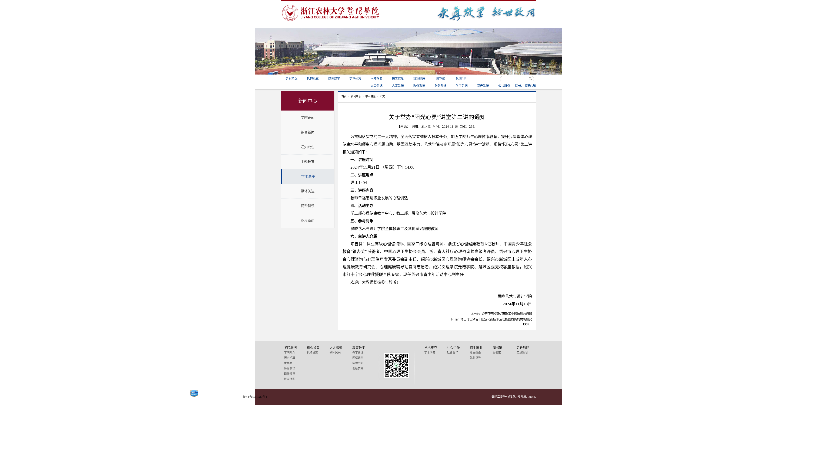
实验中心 (357, 363)
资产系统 (483, 85)
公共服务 (504, 85)
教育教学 (334, 78)
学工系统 (462, 85)
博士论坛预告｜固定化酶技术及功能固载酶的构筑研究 (496, 319)
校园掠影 (289, 379)
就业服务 (419, 78)
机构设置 (313, 78)
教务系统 (419, 85)
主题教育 (307, 162)
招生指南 (475, 352)
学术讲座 (308, 176)
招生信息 (398, 78)
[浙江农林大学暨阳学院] (331, 21)
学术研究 (355, 78)
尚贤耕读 (307, 206)
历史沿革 (289, 357)
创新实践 (357, 368)
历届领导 (289, 368)
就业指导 (475, 357)
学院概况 (291, 78)
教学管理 (357, 352)
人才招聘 (377, 78)
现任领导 (289, 373)
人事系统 (398, 85)
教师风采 (335, 352)
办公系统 (377, 85)
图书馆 (440, 78)
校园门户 (462, 78)
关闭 (526, 324)
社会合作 (452, 352)
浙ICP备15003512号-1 (255, 396)
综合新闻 (307, 132)
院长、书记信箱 (525, 85)
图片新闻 (307, 220)
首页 (344, 96)
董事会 (288, 363)
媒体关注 (307, 191)
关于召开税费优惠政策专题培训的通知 (506, 313)
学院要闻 (307, 117)
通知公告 (307, 147)
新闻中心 (356, 96)
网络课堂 (357, 357)
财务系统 (440, 85)
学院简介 (289, 352)
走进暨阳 (522, 352)
